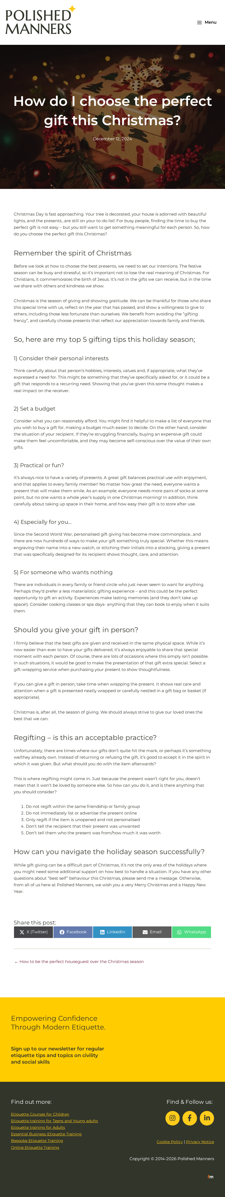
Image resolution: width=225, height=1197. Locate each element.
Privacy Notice (200, 1141)
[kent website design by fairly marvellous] (210, 1176)
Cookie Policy (170, 1141)
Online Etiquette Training (35, 1147)
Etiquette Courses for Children (40, 1114)
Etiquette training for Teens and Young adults (54, 1120)
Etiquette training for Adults (38, 1127)
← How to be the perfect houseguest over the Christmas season (79, 961)
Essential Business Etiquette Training (46, 1134)
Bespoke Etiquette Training (37, 1140)
